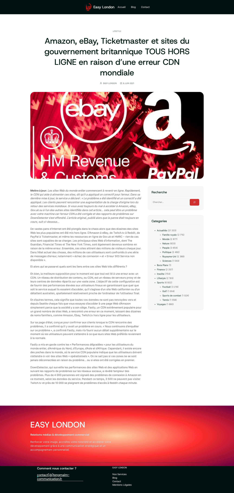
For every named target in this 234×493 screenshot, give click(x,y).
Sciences (166, 260)
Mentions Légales (122, 484)
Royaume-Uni (169, 256)
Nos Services (119, 474)
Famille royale (169, 234)
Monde (165, 239)
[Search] (194, 202)
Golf (164, 291)
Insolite (160, 273)
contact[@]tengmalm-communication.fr (53, 477)
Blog (114, 477)
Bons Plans (162, 265)
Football (166, 286)
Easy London (103, 7)
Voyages (161, 304)
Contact (116, 481)
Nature (165, 243)
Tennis (165, 300)
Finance (161, 269)
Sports (160, 282)
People (165, 247)
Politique (166, 252)
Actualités (162, 230)
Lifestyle (117, 31)
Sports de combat (171, 295)
